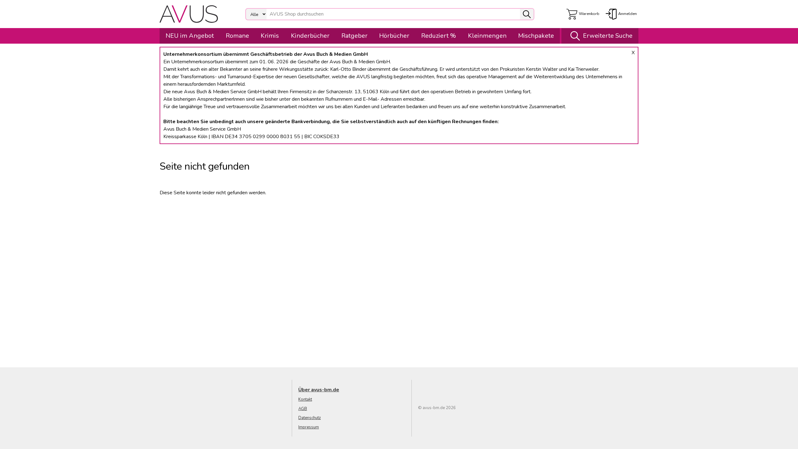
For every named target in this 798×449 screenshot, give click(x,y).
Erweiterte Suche (607, 35)
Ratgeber (354, 35)
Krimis (270, 35)
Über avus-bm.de (318, 389)
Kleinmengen (487, 35)
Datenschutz (309, 418)
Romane (237, 35)
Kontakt (305, 399)
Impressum (308, 427)
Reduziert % (438, 35)
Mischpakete (536, 35)
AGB (302, 409)
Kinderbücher (310, 35)
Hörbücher (394, 35)
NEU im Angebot (190, 35)
